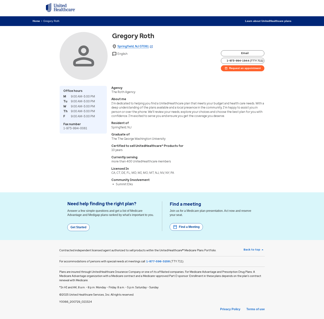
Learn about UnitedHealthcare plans (268, 20)
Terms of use (255, 309)
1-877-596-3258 (158, 261)
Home (36, 20)
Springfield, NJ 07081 (133, 46)
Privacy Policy (230, 309)
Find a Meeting (186, 227)
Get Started (78, 227)
